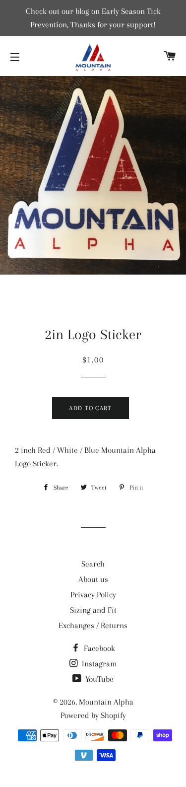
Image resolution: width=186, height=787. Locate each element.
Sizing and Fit (93, 610)
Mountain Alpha (106, 702)
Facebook (98, 648)
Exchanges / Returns (93, 625)
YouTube (98, 679)
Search (93, 564)
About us (93, 579)
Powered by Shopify (93, 715)
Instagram (98, 663)
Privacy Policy (93, 594)
